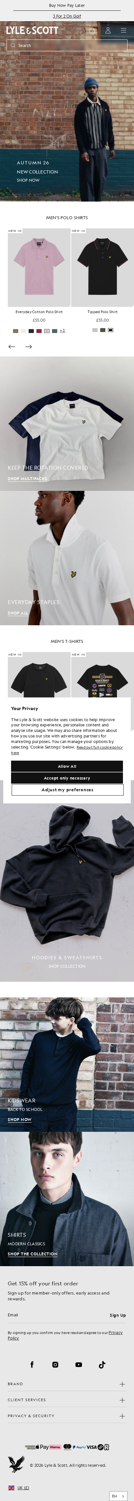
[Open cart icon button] (92, 30)
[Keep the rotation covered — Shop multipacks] (67, 423)
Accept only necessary (67, 778)
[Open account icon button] (108, 30)
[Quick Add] (70, 306)
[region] (66, 750)
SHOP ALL (18, 613)
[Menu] (123, 30)
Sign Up (118, 1315)
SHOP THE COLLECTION (33, 1254)
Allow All (67, 766)
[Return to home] (16, 1465)
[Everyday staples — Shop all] (67, 558)
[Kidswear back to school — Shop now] (67, 1064)
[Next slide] (29, 347)
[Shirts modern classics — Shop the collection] (67, 1199)
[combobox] (118, 1496)
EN (114, 1496)
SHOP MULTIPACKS (27, 478)
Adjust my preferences (68, 790)
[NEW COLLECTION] (67, 101)
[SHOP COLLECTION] (67, 881)
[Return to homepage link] (33, 30)
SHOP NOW (20, 1119)
